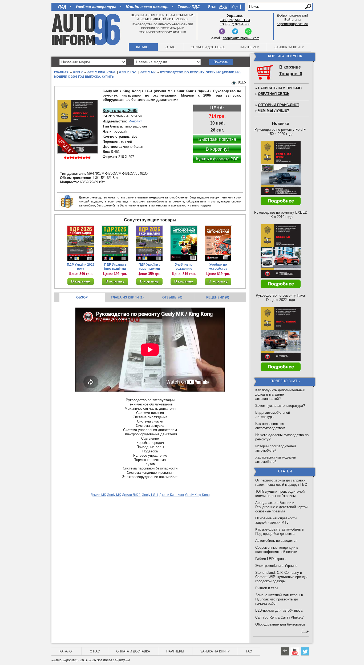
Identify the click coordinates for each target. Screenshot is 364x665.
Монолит (135, 121)
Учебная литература (95, 7)
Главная (61, 72)
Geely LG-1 (128, 72)
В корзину (80, 281)
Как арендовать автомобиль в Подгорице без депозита (279, 531)
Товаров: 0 (290, 73)
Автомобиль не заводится (276, 541)
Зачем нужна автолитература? (280, 406)
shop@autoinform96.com (241, 38)
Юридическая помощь (147, 7)
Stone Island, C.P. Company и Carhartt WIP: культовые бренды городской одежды (281, 577)
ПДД (62, 7)
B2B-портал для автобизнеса (278, 610)
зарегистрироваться (292, 24)
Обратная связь (273, 94)
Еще (305, 631)
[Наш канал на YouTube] (295, 651)
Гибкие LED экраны (270, 559)
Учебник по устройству (218, 266)
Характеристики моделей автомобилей (275, 459)
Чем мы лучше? (273, 111)
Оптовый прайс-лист (278, 105)
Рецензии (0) (217, 297)
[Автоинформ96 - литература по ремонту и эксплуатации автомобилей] (86, 29)
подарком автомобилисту (168, 197)
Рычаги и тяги (266, 588)
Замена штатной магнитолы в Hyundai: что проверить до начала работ (279, 599)
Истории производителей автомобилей (275, 448)
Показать (220, 62)
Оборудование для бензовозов (280, 624)
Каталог (143, 47)
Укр (234, 7)
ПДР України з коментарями (149, 266)
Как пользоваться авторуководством (270, 426)
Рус (223, 6)
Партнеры (175, 651)
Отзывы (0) (172, 297)
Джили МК (98, 495)
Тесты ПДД (189, 7)
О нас (170, 47)
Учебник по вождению (183, 266)
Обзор (82, 297)
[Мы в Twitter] (305, 651)
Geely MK (148, 72)
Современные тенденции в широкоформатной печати (276, 549)
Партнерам (249, 47)
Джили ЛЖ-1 (131, 495)
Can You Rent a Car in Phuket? (279, 617)
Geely (78, 72)
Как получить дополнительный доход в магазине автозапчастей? (280, 394)
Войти (289, 20)
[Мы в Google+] (285, 651)
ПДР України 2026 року (81, 266)
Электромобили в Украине (276, 566)
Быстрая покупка (217, 139)
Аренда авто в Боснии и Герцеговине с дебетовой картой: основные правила (282, 507)
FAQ (249, 651)
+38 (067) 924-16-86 (235, 24)
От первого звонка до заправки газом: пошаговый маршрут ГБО (281, 482)
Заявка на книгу (289, 47)
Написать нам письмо (280, 88)
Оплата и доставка (208, 47)
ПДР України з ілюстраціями (115, 266)
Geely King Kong (101, 72)
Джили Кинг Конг (171, 495)
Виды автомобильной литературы (272, 415)
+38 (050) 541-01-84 (235, 20)
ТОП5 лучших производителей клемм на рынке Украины (280, 493)
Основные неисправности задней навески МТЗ (276, 520)
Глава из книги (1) (127, 297)
